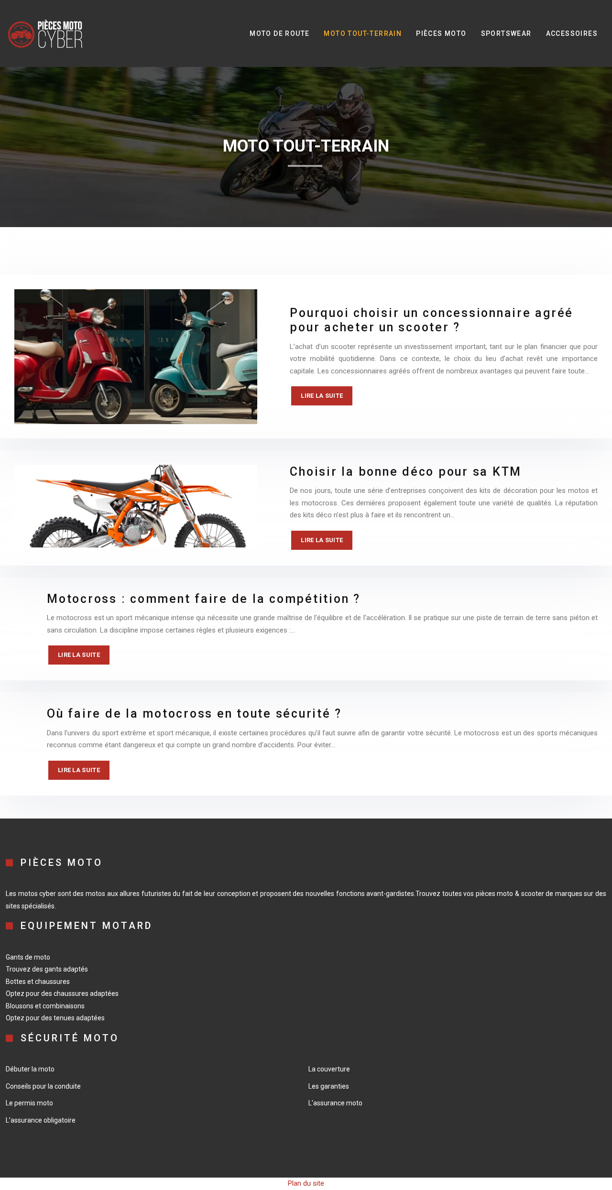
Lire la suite (322, 395)
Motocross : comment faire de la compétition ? (204, 599)
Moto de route (279, 33)
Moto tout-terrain (363, 33)
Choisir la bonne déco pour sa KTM (406, 472)
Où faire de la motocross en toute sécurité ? (194, 714)
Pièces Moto (441, 33)
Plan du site (306, 1183)
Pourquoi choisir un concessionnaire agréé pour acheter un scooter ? (431, 320)
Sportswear (506, 33)
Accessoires (572, 33)
